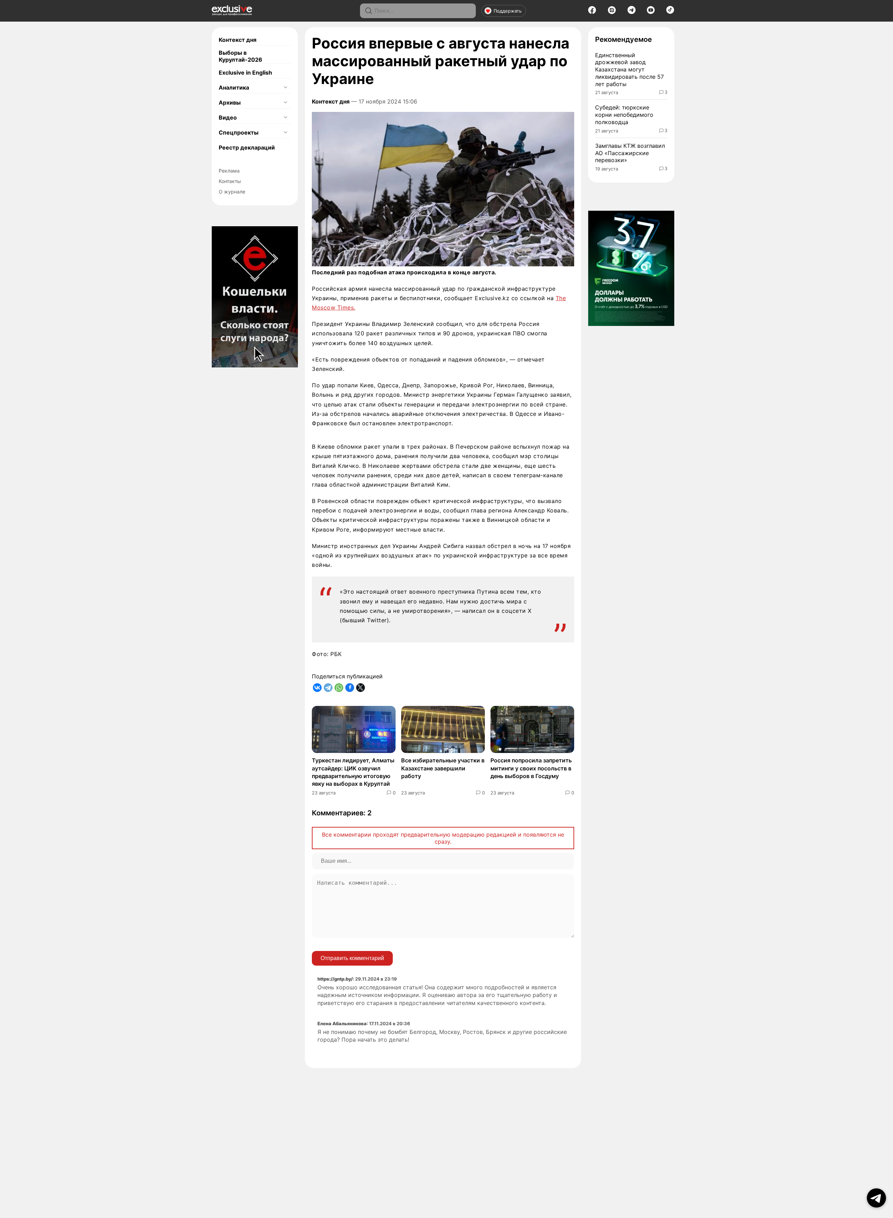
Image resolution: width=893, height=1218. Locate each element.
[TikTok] (670, 11)
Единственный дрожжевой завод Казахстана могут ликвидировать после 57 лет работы (629, 69)
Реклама (229, 171)
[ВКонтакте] (317, 687)
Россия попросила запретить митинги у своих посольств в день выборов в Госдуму (531, 768)
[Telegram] (632, 11)
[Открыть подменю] (285, 87)
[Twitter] (360, 687)
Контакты (230, 181)
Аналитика (234, 87)
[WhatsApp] (339, 687)
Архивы (230, 102)
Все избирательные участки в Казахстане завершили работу (443, 768)
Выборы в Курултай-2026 (240, 56)
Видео (228, 117)
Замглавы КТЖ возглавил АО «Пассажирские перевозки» (630, 153)
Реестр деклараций (247, 147)
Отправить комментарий (352, 958)
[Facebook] (592, 12)
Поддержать (507, 11)
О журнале (232, 192)
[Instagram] (612, 12)
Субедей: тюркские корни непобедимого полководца (624, 114)
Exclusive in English (245, 72)
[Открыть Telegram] (876, 1198)
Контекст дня (237, 39)
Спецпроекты (238, 132)
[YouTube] (651, 12)
